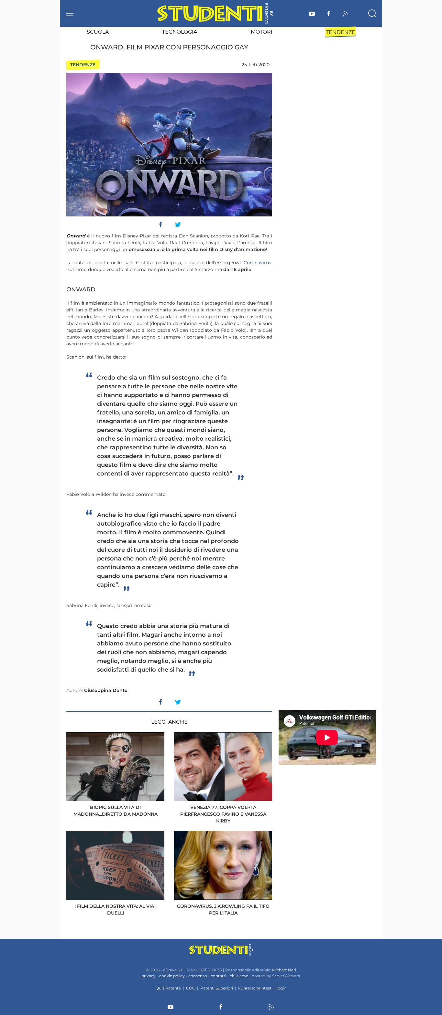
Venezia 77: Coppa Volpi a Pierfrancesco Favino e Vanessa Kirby (223, 814)
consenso (197, 975)
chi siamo (239, 975)
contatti (218, 975)
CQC (190, 988)
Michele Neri (284, 970)
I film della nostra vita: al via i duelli (115, 909)
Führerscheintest (254, 988)
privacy (148, 975)
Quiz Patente (168, 988)
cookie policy (172, 975)
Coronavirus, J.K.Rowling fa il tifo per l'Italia (223, 909)
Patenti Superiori (216, 988)
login (281, 988)
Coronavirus (257, 263)
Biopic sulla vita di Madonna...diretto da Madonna (115, 810)
